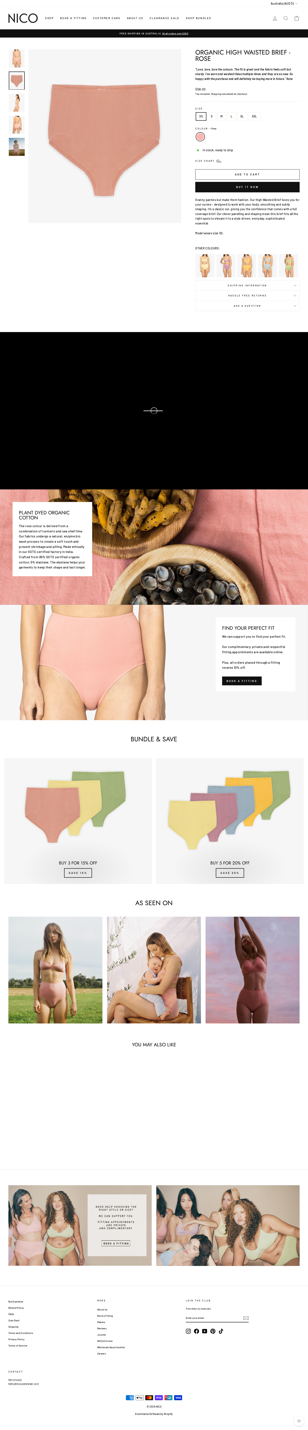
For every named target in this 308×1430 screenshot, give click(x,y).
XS (201, 116)
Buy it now (247, 187)
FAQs (11, 1314)
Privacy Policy (16, 1339)
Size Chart (14, 1320)
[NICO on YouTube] (204, 1331)
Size (199, 108)
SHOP (49, 18)
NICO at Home (105, 1340)
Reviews (102, 1328)
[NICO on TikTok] (221, 1331)
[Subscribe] (246, 1318)
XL (242, 116)
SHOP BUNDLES (198, 18)
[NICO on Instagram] (188, 1331)
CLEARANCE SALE (164, 18)
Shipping (216, 93)
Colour (205, 128)
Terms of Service (17, 1345)
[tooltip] (205, 266)
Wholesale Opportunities (111, 1347)
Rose (200, 137)
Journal (101, 1334)
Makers (101, 1322)
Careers (101, 1353)
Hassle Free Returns (247, 295)
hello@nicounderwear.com (23, 1383)
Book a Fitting (105, 1315)
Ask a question (247, 305)
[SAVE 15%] (78, 821)
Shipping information (247, 285)
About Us (102, 1309)
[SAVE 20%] (230, 821)
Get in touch (15, 1379)
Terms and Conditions (20, 1332)
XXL (254, 116)
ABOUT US (135, 18)
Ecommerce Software (147, 1413)
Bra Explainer (15, 1301)
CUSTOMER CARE (107, 18)
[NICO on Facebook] (196, 1331)
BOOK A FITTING (73, 18)
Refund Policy (16, 1307)
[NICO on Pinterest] (212, 1331)
